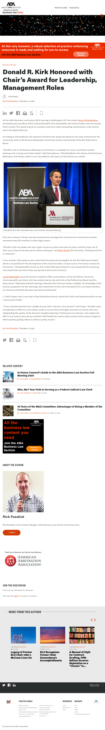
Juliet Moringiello (11, 277)
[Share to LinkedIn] (5, 113)
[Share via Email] (25, 113)
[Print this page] (31, 113)
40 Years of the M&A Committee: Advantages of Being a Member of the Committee (59, 408)
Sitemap (76, 709)
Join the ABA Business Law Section (82, 714)
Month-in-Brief (66, 707)
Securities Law (42, 716)
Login (96, 15)
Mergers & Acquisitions (44, 709)
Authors (76, 712)
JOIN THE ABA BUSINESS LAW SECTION (63, 23)
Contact (76, 707)
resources (74, 8)
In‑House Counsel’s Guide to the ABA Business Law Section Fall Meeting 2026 (55, 374)
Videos (64, 709)
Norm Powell (64, 250)
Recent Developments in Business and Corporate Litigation (47, 712)
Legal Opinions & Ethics (44, 707)
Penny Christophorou (88, 120)
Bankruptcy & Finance (24, 705)
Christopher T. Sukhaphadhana (31, 379)
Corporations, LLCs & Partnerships (26, 714)
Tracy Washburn (35, 413)
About (75, 705)
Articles (64, 705)
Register (86, 15)
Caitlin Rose (24, 413)
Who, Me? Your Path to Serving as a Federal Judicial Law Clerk (54, 389)
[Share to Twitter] (11, 113)
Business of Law (9, 65)
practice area (61, 8)
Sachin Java (45, 413)
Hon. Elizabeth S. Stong (28, 393)
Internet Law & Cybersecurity (46, 705)
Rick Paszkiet (12, 101)
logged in (17, 596)
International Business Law (25, 716)
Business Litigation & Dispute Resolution (28, 707)
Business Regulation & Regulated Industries (28, 712)
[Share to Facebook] (18, 113)
